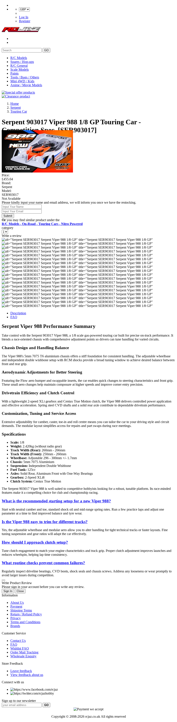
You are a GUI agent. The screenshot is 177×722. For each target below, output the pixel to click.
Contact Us (18, 640)
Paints (14, 73)
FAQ (13, 317)
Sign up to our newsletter (19, 701)
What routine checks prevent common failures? (43, 563)
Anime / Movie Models (26, 85)
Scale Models (19, 69)
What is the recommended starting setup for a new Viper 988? (56, 501)
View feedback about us (26, 675)
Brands (15, 626)
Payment (16, 606)
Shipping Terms (21, 610)
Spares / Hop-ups (22, 62)
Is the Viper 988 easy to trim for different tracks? (45, 521)
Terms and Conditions (25, 622)
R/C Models (18, 58)
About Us (17, 602)
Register (24, 21)
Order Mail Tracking (24, 652)
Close (20, 591)
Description (18, 313)
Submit (7, 215)
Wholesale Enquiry (23, 656)
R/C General (19, 65)
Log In (23, 17)
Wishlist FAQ (19, 648)
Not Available (11, 198)
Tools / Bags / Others (24, 77)
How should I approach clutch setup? (35, 542)
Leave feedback (21, 671)
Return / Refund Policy (26, 614)
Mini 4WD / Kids (22, 81)
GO (46, 50)
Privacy (15, 618)
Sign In (7, 591)
